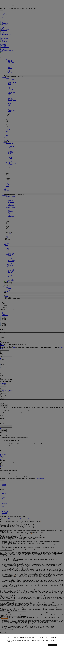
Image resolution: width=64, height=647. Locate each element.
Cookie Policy (12, 642)
